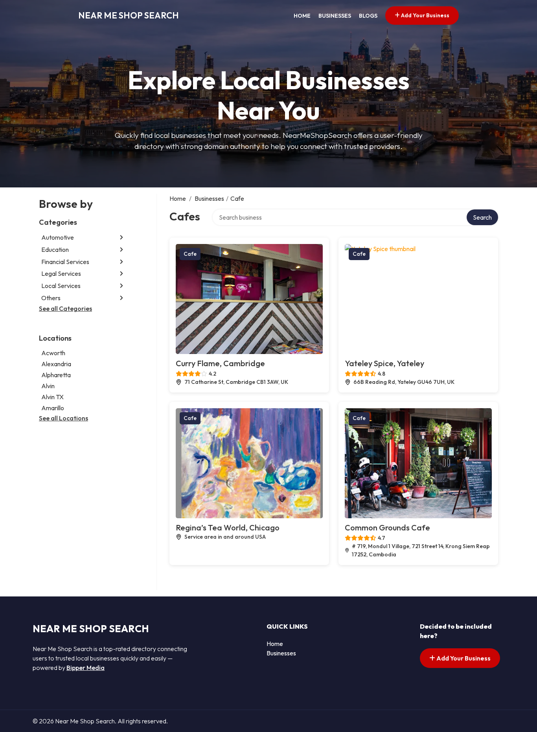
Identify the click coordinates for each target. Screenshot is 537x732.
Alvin (48, 386)
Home (302, 15)
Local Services (61, 286)
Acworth (53, 353)
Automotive (57, 237)
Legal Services (61, 273)
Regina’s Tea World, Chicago (228, 527)
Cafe (190, 253)
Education (55, 249)
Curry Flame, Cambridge (220, 363)
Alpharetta (56, 375)
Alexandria (56, 364)
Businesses (334, 15)
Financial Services (65, 262)
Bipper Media (85, 667)
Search (482, 217)
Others (51, 298)
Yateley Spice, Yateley (384, 363)
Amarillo (52, 408)
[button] (121, 237)
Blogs (368, 15)
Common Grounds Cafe (387, 527)
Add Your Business (424, 15)
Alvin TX (52, 397)
